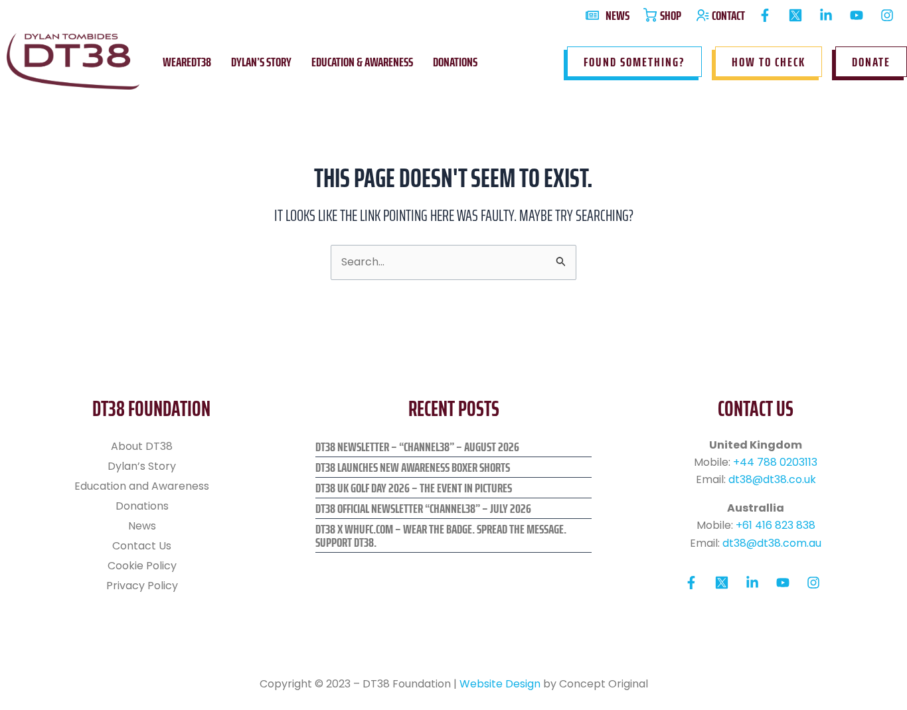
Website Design (499, 683)
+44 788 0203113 (775, 462)
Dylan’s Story (261, 61)
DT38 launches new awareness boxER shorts (412, 467)
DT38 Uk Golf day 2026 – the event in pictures (413, 487)
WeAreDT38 (187, 61)
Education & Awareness (362, 61)
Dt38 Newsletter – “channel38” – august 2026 (417, 446)
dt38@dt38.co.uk (772, 479)
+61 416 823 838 (775, 525)
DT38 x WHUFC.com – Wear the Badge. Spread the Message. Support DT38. (440, 535)
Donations (455, 61)
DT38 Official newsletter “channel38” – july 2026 (423, 508)
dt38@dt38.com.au (771, 543)
